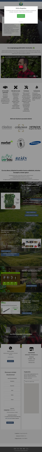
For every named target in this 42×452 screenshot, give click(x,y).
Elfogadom (21, 15)
